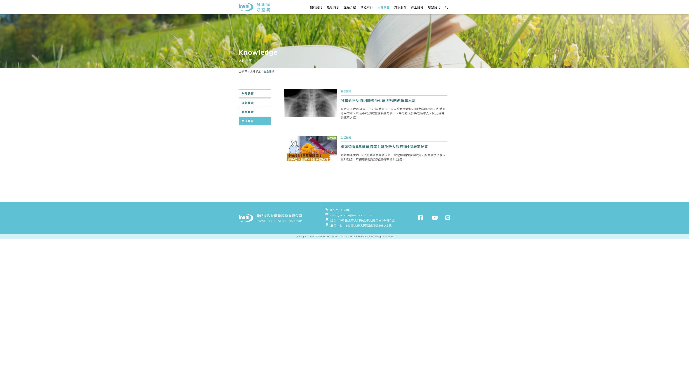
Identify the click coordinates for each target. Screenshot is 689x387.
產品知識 (248, 112)
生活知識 (248, 121)
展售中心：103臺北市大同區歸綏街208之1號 (361, 225)
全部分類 (248, 93)
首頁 (244, 71)
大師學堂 (255, 71)
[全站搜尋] (446, 7)
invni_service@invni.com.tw (351, 215)
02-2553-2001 (340, 210)
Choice (389, 236)
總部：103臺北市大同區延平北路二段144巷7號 (362, 220)
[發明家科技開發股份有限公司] (254, 7)
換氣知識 (248, 103)
